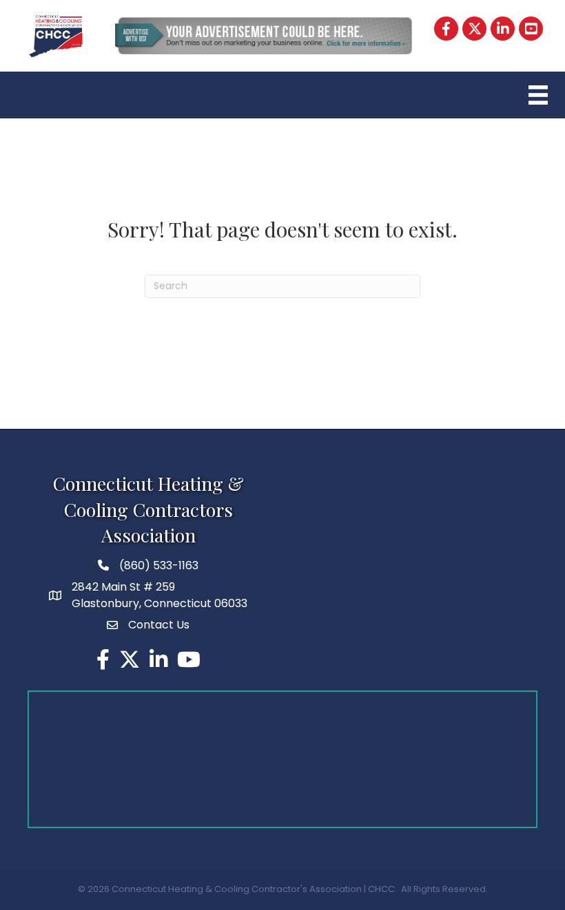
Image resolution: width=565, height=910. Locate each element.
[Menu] (536, 95)
